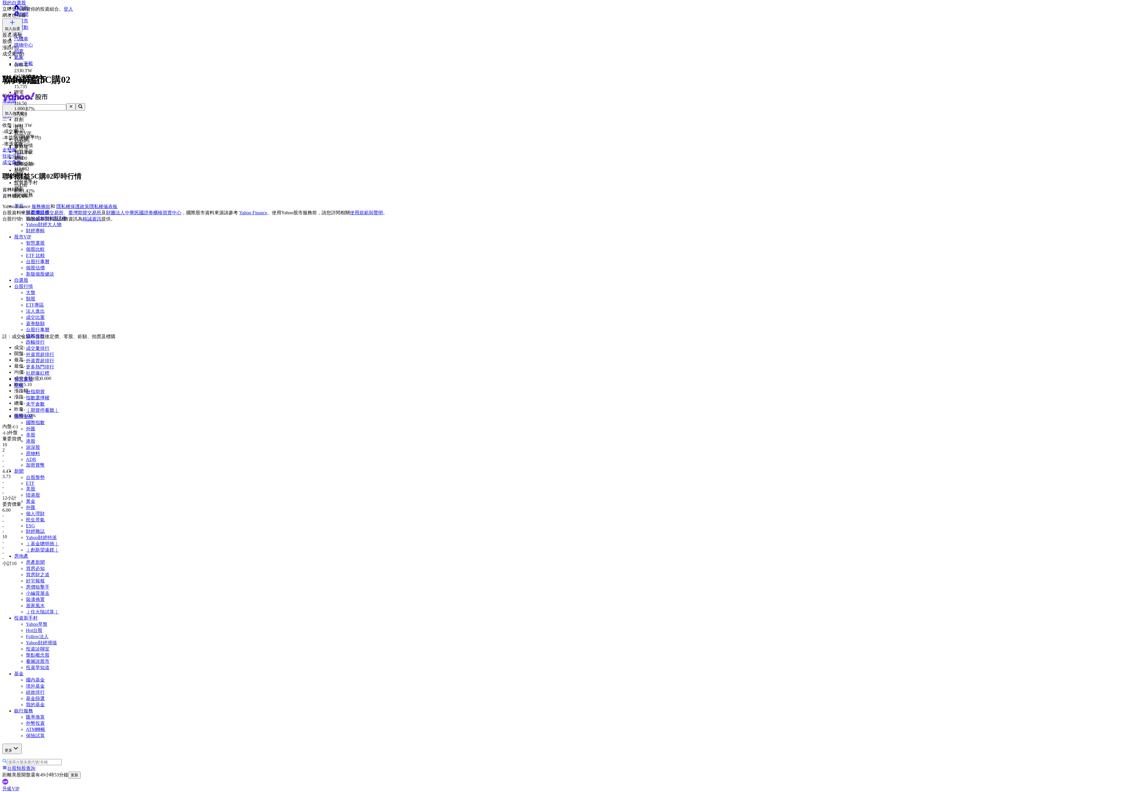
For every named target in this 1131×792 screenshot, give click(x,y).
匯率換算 (35, 716)
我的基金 (35, 704)
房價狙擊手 (37, 587)
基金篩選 (35, 698)
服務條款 (41, 206)
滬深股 (33, 447)
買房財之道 (37, 574)
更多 (8, 750)
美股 (30, 434)
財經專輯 (35, 230)
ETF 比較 (35, 255)
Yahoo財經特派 (41, 537)
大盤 (30, 292)
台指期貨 (35, 391)
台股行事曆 (37, 261)
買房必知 (35, 568)
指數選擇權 (37, 397)
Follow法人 (37, 636)
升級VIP (10, 788)
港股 (30, 441)
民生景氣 (35, 519)
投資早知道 (37, 667)
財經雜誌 (35, 531)
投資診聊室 (37, 648)
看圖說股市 (37, 661)
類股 (30, 298)
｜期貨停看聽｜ (42, 410)
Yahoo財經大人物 (44, 224)
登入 (68, 8)
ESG (30, 525)
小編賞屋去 (37, 593)
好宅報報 (35, 580)
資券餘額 (35, 323)
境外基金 (35, 686)
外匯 (30, 428)
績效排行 (35, 692)
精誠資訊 (91, 218)
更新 (74, 775)
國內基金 (35, 679)
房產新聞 (35, 562)
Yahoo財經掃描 (41, 642)
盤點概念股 (37, 655)
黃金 (30, 501)
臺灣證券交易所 (47, 212)
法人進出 (35, 311)
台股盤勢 (35, 477)
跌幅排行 (35, 342)
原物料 (33, 453)
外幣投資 (35, 723)
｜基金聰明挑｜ (42, 543)
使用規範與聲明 (366, 212)
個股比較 (35, 249)
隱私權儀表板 (103, 206)
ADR (31, 459)
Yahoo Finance (253, 212)
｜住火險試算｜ (42, 611)
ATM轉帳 (35, 729)
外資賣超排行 (40, 360)
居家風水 (35, 605)
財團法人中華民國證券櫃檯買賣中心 (143, 212)
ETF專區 (35, 304)
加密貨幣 (35, 464)
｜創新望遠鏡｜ (42, 549)
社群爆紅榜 (37, 373)
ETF (30, 483)
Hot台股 (34, 630)
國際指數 (35, 422)
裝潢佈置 (35, 599)
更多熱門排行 (40, 366)
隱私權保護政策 (72, 206)
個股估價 (35, 267)
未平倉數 (35, 403)
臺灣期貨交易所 (84, 212)
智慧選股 (35, 243)
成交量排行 (37, 348)
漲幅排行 (35, 335)
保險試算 (35, 735)
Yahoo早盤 (36, 624)
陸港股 (33, 495)
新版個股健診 (40, 273)
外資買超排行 (40, 354)
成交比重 (35, 317)
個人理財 (35, 513)
